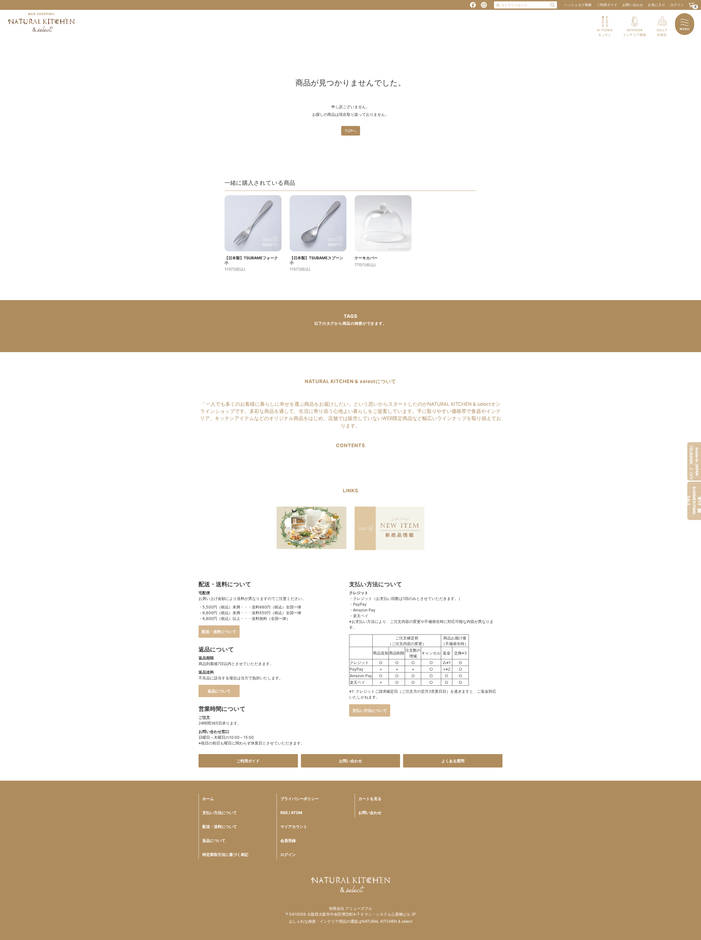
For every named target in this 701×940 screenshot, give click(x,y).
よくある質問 (452, 760)
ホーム (208, 798)
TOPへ (351, 130)
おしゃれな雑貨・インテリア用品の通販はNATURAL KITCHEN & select (350, 921)
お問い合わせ (632, 5)
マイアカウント (293, 826)
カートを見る (369, 798)
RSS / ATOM (291, 812)
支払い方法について (369, 710)
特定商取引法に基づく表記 (225, 854)
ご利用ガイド (607, 5)
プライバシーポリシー (299, 798)
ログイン (677, 5)
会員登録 (288, 840)
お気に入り (656, 5)
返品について (219, 691)
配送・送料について (219, 631)
